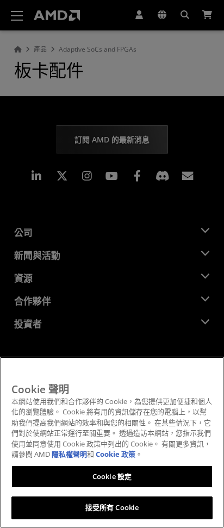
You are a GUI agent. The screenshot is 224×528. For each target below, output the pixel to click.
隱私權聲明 (69, 454)
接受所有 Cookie (112, 507)
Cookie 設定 (112, 476)
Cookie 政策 (115, 454)
